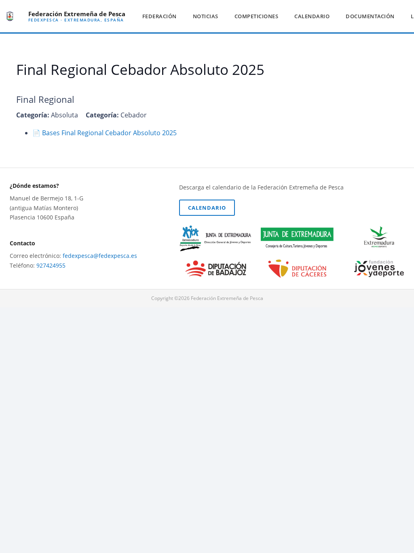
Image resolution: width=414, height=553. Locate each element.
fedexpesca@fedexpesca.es (100, 255)
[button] (180, 16)
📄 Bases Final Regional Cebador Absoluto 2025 (104, 132)
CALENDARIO (207, 207)
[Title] (9, 16)
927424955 (50, 265)
